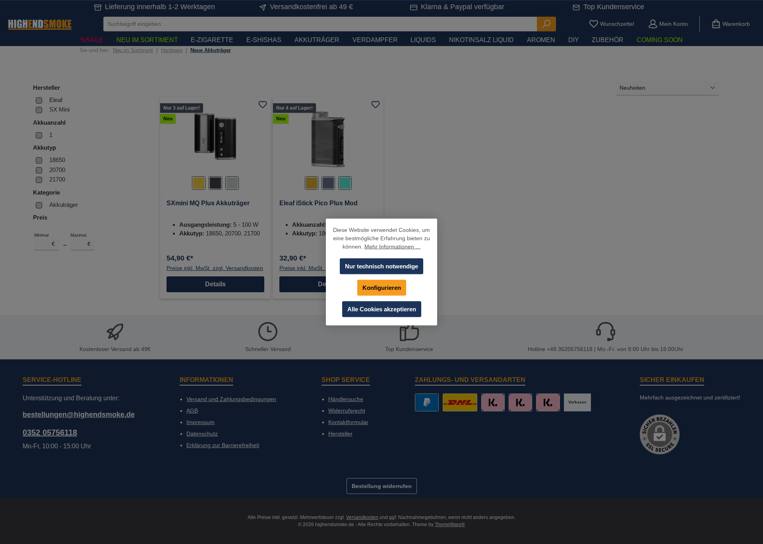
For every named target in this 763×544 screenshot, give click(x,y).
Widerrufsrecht (346, 410)
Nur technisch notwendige (381, 266)
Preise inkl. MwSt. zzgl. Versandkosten (215, 268)
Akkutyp (44, 147)
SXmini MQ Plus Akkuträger (208, 203)
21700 (57, 179)
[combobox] (320, 24)
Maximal (80, 240)
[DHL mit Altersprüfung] (460, 402)
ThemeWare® (450, 524)
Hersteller (46, 87)
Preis (40, 217)
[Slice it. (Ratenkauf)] (493, 402)
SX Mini (59, 109)
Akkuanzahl (49, 122)
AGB (192, 410)
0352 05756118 (50, 432)
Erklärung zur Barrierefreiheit (222, 445)
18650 (57, 159)
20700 (57, 169)
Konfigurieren (381, 287)
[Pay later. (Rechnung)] (548, 402)
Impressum (200, 422)
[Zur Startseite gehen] (40, 24)
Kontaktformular (348, 422)
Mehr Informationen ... (392, 246)
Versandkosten (362, 517)
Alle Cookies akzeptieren (381, 309)
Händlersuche (345, 399)
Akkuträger (63, 204)
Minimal (44, 240)
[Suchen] (546, 24)
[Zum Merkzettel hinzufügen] (263, 105)
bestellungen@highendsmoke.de (79, 415)
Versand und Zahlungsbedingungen (231, 399)
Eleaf (55, 99)
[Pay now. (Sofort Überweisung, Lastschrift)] (520, 402)
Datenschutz (202, 433)
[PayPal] (426, 402)
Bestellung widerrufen (382, 486)
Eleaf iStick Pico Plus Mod (318, 203)
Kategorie (46, 192)
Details (215, 284)
